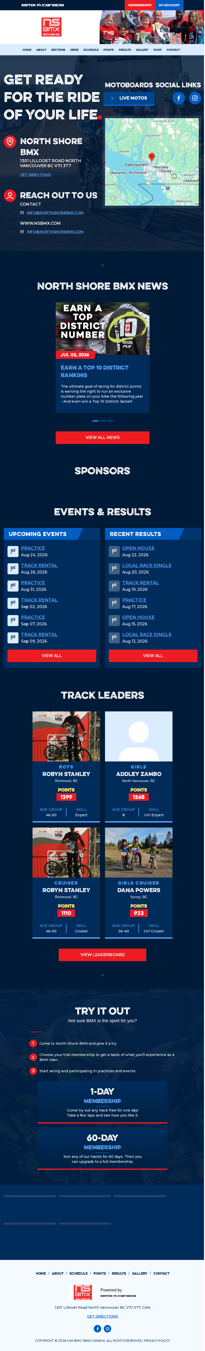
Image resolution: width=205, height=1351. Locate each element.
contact (162, 1273)
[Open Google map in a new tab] (152, 162)
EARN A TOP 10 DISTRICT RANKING (94, 371)
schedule (80, 1273)
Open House (138, 548)
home (42, 1273)
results (121, 1273)
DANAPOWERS (139, 890)
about (59, 1273)
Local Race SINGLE (147, 565)
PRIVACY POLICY (157, 1340)
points (101, 1273)
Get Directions (35, 174)
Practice (33, 548)
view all (52, 655)
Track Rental (39, 565)
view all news (103, 437)
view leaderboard (102, 954)
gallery (141, 1273)
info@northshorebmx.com (55, 213)
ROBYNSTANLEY (66, 773)
